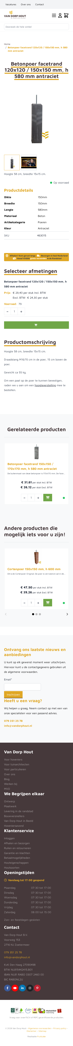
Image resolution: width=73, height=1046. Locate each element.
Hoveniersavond (14, 825)
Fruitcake (41, 1036)
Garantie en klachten (17, 852)
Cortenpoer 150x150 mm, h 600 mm (33, 569)
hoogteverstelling (45, 385)
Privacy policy (59, 1028)
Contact (39, 4)
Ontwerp (9, 801)
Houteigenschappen (16, 862)
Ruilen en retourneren (17, 848)
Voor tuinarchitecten (16, 764)
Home (7, 44)
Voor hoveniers (13, 759)
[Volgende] (67, 614)
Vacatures (10, 4)
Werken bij (10, 783)
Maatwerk (10, 806)
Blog (7, 779)
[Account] (60, 15)
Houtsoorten (11, 867)
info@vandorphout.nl (18, 725)
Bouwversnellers (14, 816)
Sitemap (42, 1031)
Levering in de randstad (18, 811)
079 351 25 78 (13, 720)
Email (8, 679)
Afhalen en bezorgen (17, 843)
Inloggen (9, 838)
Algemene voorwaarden (39, 1028)
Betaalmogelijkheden (17, 857)
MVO (7, 788)
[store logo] (15, 14)
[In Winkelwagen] (36, 325)
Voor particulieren (15, 769)
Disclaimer (31, 1031)
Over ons (26, 4)
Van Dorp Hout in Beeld (18, 820)
